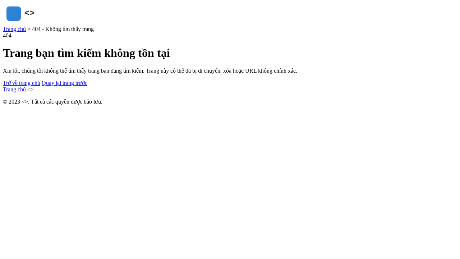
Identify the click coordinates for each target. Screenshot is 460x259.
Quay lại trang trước (64, 83)
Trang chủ (14, 29)
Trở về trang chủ (21, 83)
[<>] (39, 22)
